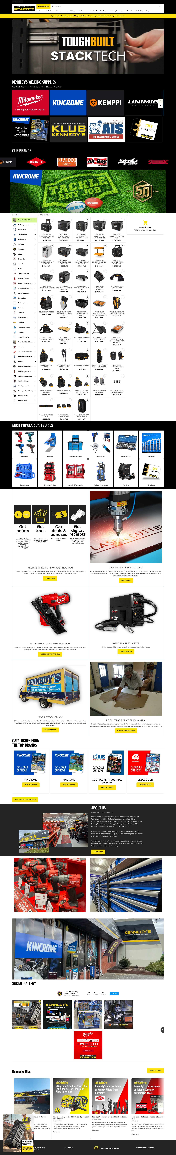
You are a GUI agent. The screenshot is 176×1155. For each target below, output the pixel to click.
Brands (58, 11)
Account (17, 2)
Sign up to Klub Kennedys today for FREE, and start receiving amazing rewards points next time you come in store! (88, 16)
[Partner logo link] (47, 162)
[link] (50, 578)
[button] (24, 234)
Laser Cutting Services (145, 1148)
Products (49, 11)
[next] (160, 105)
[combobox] (75, 6)
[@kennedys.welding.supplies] (60, 993)
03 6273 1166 (44, 6)
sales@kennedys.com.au (110, 1148)
